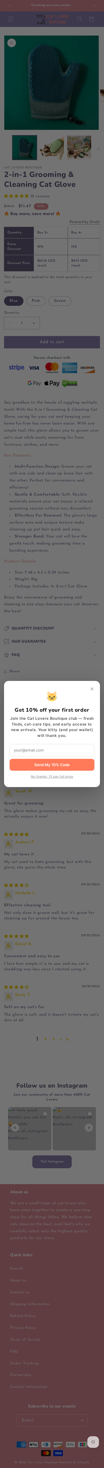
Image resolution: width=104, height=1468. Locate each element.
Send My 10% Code (52, 764)
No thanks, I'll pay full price (52, 776)
